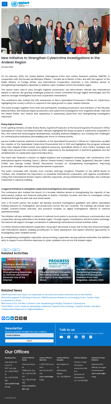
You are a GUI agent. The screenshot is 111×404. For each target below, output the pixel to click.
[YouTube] (61, 337)
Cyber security (17, 250)
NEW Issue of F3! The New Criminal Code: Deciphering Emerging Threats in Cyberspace (43, 303)
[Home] (20, 4)
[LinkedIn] (83, 337)
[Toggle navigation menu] (4, 4)
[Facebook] (76, 337)
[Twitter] (69, 337)
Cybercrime (7, 250)
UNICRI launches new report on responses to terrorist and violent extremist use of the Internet (46, 294)
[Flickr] (91, 337)
